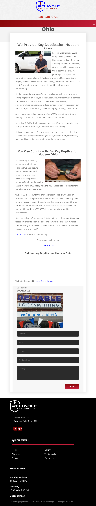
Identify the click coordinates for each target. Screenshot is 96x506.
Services (15, 458)
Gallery (47, 450)
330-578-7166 (48, 245)
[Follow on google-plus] (20, 429)
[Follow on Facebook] (15, 429)
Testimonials (50, 454)
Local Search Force (44, 281)
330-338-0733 (48, 17)
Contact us (20, 234)
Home (14, 450)
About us (16, 454)
